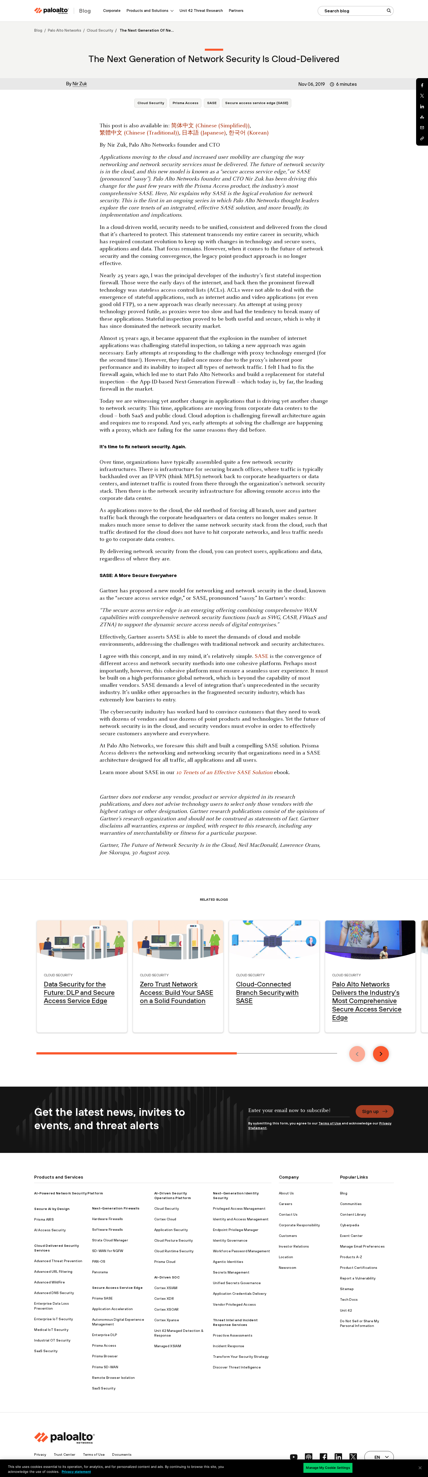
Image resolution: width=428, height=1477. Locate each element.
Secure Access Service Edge (117, 1288)
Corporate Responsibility (299, 1225)
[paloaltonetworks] (51, 11)
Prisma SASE (102, 1298)
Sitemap (347, 1289)
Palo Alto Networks (64, 30)
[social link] (293, 1457)
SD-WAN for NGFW (107, 1251)
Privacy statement (76, 1472)
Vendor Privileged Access (234, 1304)
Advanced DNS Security (54, 1293)
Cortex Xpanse (166, 1320)
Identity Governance (230, 1240)
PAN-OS (99, 1261)
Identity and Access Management (241, 1219)
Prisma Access (185, 103)
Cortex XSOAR (166, 1309)
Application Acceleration (112, 1309)
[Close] (420, 1467)
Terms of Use (330, 1123)
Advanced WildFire (49, 1282)
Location (286, 1257)
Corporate (112, 10)
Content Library (353, 1214)
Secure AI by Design (52, 1209)
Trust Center (65, 1454)
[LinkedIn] (422, 107)
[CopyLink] (422, 138)
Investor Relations (294, 1246)
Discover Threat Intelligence (237, 1367)
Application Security (171, 1230)
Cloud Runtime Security (174, 1251)
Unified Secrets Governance (237, 1283)
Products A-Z (351, 1257)
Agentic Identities (228, 1262)
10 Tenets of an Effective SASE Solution (224, 773)
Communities (351, 1204)
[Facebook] (422, 85)
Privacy (40, 1454)
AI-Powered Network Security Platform (68, 1193)
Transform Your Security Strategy (240, 1357)
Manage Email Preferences (362, 1246)
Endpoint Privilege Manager (235, 1230)
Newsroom (287, 1268)
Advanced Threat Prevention (58, 1261)
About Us (286, 1193)
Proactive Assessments (232, 1335)
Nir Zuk (80, 83)
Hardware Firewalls (107, 1219)
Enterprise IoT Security (53, 1319)
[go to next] (381, 1054)
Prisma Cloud (165, 1262)
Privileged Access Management (239, 1208)
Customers (288, 1236)
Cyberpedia (349, 1225)
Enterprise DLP (104, 1335)
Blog (38, 30)
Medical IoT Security (51, 1330)
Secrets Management (231, 1272)
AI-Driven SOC (167, 1277)
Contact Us (288, 1214)
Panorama (100, 1272)
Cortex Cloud (165, 1219)
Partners (236, 10)
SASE (211, 103)
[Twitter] (422, 96)
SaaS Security (45, 1351)
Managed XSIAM (167, 1346)
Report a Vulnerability (358, 1278)
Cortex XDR (164, 1298)
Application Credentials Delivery (239, 1294)
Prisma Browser (105, 1356)
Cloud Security (100, 30)
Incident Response (228, 1346)
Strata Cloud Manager (110, 1240)
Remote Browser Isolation (113, 1378)
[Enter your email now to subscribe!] (298, 1113)
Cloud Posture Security (173, 1240)
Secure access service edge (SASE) (256, 103)
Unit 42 (346, 1310)
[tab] (136, 1053)
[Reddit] (422, 117)
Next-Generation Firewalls (116, 1208)
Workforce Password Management (241, 1251)
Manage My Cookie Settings (328, 1468)
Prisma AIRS (44, 1219)
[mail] (422, 128)
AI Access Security (50, 1230)
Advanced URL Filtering (53, 1272)
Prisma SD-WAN (105, 1367)
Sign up (370, 1111)
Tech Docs (349, 1299)
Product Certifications (358, 1268)
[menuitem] (112, 11)
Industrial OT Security (52, 1340)
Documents (122, 1454)
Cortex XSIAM (166, 1288)
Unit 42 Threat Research (201, 10)
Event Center (351, 1236)
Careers (285, 1204)
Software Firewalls (107, 1229)
